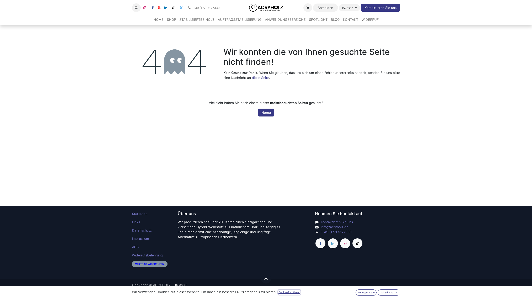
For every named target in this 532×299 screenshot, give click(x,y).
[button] (136, 7)
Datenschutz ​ (142, 230)
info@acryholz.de (334, 227)
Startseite (139, 214)
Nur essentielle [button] (366, 292)
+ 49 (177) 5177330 (336, 232)
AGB (135, 247)
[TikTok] (173, 7)
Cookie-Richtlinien (289, 292)
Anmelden (325, 8)
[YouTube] (159, 7)
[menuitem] (158, 19)
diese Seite (260, 78)
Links (136, 222)
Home (266, 112)
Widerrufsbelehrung (147, 255)
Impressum (140, 239)
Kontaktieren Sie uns (381, 8)
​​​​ (149, 264)
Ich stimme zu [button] (389, 292)
